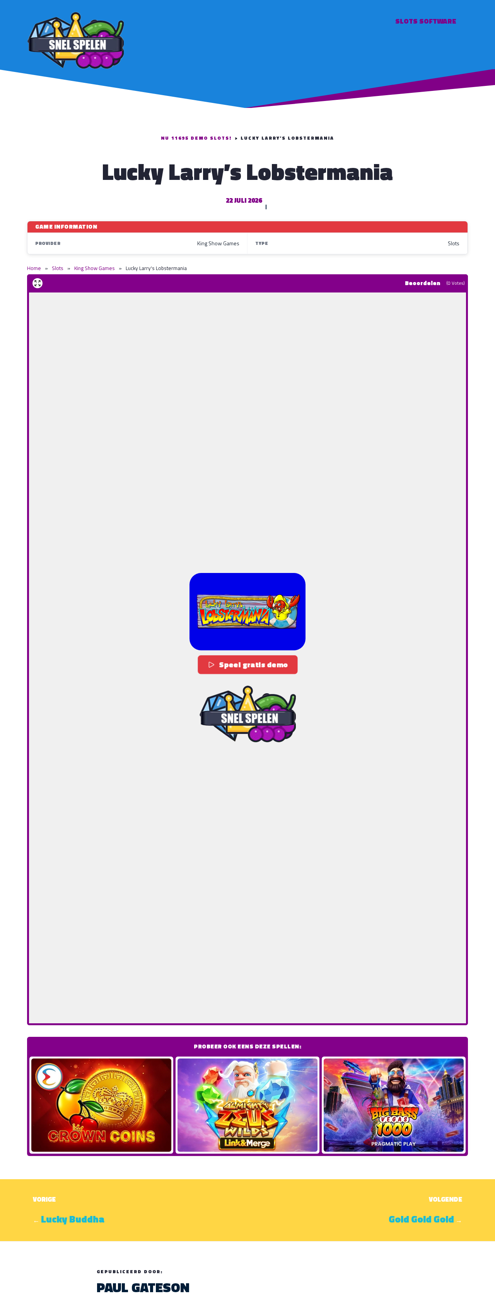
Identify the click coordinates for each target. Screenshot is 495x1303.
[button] (247, 611)
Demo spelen (101, 1105)
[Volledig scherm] (37, 283)
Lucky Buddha (72, 1219)
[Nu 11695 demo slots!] (75, 39)
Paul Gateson (143, 1287)
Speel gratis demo (253, 664)
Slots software (425, 21)
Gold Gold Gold (421, 1219)
